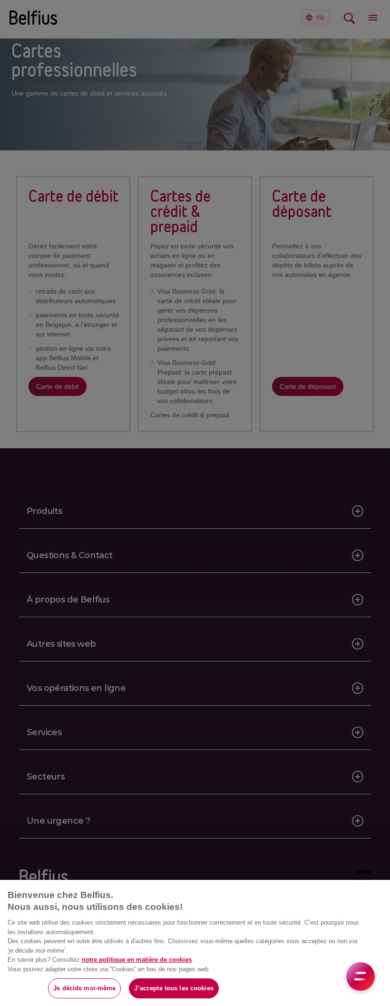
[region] (195, 943)
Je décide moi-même (84, 988)
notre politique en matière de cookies (137, 959)
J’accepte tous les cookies (173, 988)
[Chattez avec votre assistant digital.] (360, 976)
